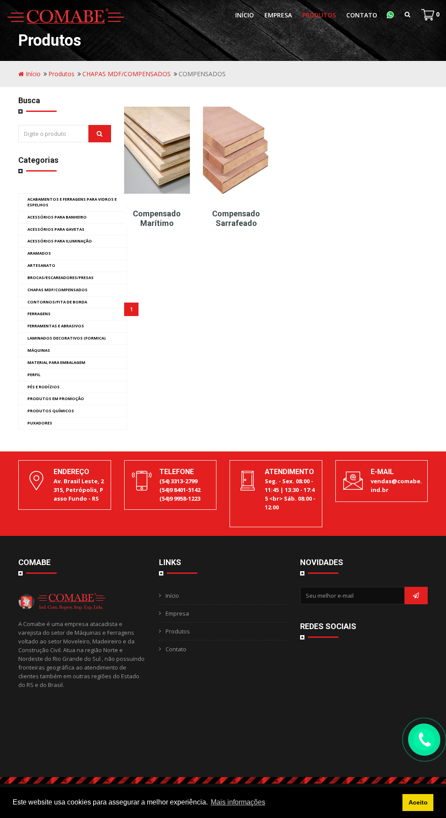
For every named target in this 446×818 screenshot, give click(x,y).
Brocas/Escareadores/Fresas (60, 277)
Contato (361, 15)
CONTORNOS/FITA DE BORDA (57, 302)
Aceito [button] (418, 802)
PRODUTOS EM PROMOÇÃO (55, 398)
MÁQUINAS (38, 350)
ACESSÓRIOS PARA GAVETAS (55, 229)
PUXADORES (39, 423)
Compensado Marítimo (157, 218)
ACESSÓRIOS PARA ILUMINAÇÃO (59, 241)
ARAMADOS (39, 253)
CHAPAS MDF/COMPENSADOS (126, 74)
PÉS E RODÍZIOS (43, 387)
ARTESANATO (41, 265)
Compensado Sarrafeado (236, 218)
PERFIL (34, 374)
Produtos (319, 15)
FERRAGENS (39, 313)
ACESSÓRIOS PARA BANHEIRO (57, 217)
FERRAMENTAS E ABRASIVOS (55, 326)
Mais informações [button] (238, 802)
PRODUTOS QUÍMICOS (50, 411)
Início (244, 15)
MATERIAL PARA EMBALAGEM (56, 362)
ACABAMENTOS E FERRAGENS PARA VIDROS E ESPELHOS (72, 202)
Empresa (278, 15)
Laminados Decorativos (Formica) (66, 338)
